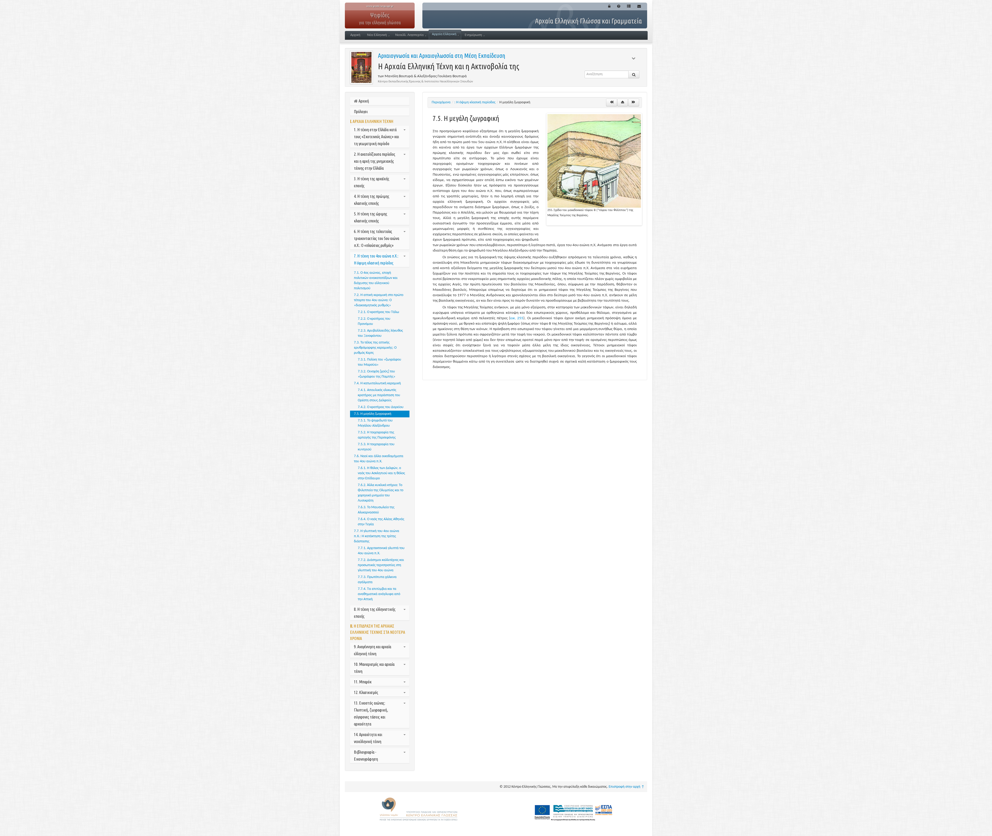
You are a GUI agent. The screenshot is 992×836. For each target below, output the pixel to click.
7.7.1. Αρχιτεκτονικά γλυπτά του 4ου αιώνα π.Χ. (381, 550)
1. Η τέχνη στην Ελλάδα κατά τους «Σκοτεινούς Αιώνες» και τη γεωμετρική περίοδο (376, 136)
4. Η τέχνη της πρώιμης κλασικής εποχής (371, 200)
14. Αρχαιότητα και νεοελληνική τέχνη (368, 738)
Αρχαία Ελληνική (444, 34)
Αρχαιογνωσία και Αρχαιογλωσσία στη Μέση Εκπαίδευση (441, 55)
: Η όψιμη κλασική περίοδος (474, 102)
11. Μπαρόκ (362, 681)
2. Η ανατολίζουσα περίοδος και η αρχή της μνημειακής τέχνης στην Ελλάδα (374, 161)
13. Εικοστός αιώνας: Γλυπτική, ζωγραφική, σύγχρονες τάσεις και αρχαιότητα (371, 713)
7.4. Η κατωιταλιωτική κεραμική (377, 383)
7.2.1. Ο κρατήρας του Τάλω (378, 312)
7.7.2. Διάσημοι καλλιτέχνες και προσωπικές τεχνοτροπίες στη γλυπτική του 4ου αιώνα (381, 565)
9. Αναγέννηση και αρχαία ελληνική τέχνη (372, 650)
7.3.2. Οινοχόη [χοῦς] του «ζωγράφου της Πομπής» (376, 374)
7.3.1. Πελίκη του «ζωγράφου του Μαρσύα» (379, 362)
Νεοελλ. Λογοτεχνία (409, 35)
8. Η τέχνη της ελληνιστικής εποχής (375, 613)
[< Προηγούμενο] (611, 102)
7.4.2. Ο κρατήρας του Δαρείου (381, 407)
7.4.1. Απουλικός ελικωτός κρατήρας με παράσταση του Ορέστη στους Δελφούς (379, 395)
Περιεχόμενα (441, 102)
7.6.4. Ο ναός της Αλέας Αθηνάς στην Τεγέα (381, 521)
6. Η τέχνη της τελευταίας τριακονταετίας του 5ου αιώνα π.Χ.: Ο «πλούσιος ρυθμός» (376, 238)
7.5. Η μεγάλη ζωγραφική (372, 414)
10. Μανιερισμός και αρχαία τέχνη (374, 668)
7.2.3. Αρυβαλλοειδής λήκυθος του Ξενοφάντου (380, 333)
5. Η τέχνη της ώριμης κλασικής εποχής (370, 217)
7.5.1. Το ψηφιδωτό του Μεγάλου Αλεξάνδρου (375, 423)
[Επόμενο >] (633, 102)
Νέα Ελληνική (377, 35)
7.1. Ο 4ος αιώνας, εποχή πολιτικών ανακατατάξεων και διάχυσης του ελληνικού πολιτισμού (376, 280)
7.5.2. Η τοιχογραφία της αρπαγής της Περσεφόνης (377, 435)
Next (649, 169)
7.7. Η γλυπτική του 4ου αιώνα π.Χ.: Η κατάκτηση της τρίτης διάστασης (376, 536)
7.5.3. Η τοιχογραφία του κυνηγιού (376, 446)
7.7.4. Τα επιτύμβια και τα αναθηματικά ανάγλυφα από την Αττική (379, 594)
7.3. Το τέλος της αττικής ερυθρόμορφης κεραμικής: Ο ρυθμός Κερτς (375, 348)
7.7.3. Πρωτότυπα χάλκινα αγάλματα (377, 579)
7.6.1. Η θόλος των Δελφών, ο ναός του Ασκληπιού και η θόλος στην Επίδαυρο (381, 473)
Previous (539, 169)
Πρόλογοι (361, 111)
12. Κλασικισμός (366, 692)
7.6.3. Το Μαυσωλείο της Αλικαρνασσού (376, 509)
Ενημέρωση (473, 35)
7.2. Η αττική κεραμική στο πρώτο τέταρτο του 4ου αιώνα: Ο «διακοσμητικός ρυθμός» (378, 300)
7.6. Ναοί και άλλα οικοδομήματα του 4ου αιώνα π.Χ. (378, 458)
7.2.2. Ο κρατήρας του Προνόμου (374, 321)
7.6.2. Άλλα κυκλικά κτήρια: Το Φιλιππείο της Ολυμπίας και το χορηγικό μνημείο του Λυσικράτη (380, 493)
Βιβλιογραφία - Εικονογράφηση (366, 755)
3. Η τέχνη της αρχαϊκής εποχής (371, 182)
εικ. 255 (516, 318)
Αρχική (355, 35)
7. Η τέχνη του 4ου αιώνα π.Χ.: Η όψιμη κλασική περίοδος (376, 259)
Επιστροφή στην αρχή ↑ (627, 787)
